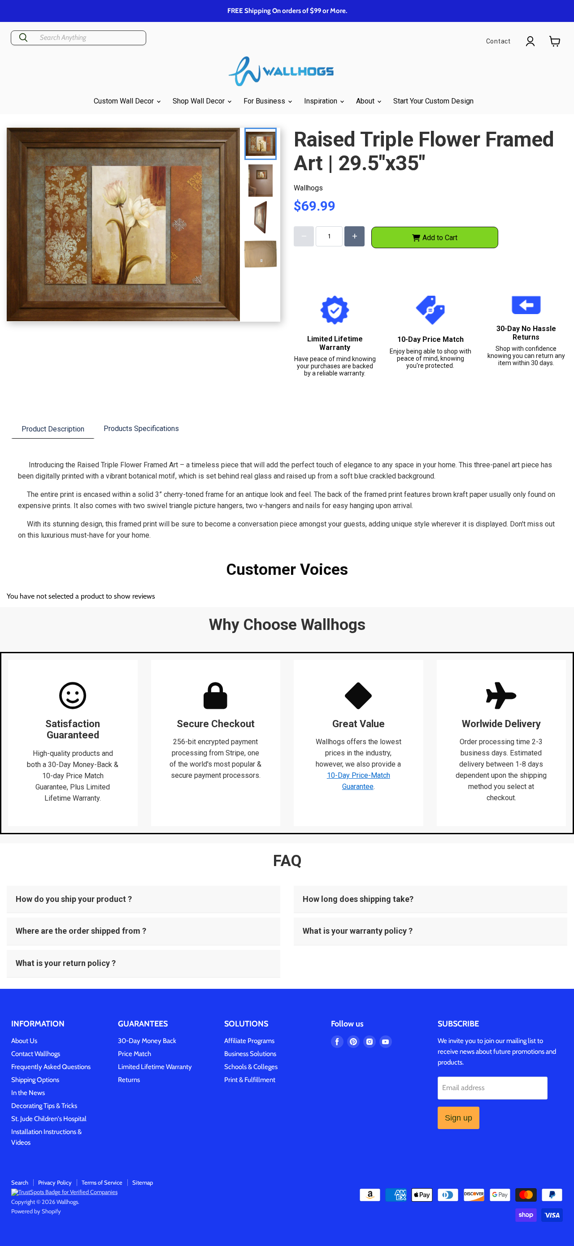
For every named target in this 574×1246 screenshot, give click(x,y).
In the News (28, 1093)
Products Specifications (141, 428)
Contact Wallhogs (35, 1054)
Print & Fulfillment (249, 1080)
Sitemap (142, 1182)
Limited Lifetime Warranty (155, 1067)
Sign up (458, 1117)
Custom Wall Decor (125, 101)
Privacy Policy (55, 1182)
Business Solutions (250, 1054)
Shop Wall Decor (199, 101)
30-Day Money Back (147, 1041)
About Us (24, 1041)
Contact (498, 41)
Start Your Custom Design (433, 101)
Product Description (53, 429)
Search (19, 1182)
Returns (129, 1080)
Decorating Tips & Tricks (44, 1106)
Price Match (134, 1054)
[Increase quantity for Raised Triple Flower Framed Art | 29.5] (354, 236)
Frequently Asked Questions (51, 1067)
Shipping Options (35, 1080)
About (366, 101)
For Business (265, 101)
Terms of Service (102, 1182)
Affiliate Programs (249, 1041)
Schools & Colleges (251, 1067)
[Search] (23, 38)
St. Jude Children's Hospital (49, 1119)
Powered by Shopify (36, 1211)
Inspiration (321, 101)
